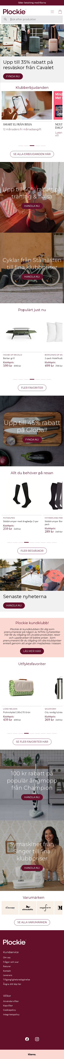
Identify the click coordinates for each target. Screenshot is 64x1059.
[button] (52, 12)
